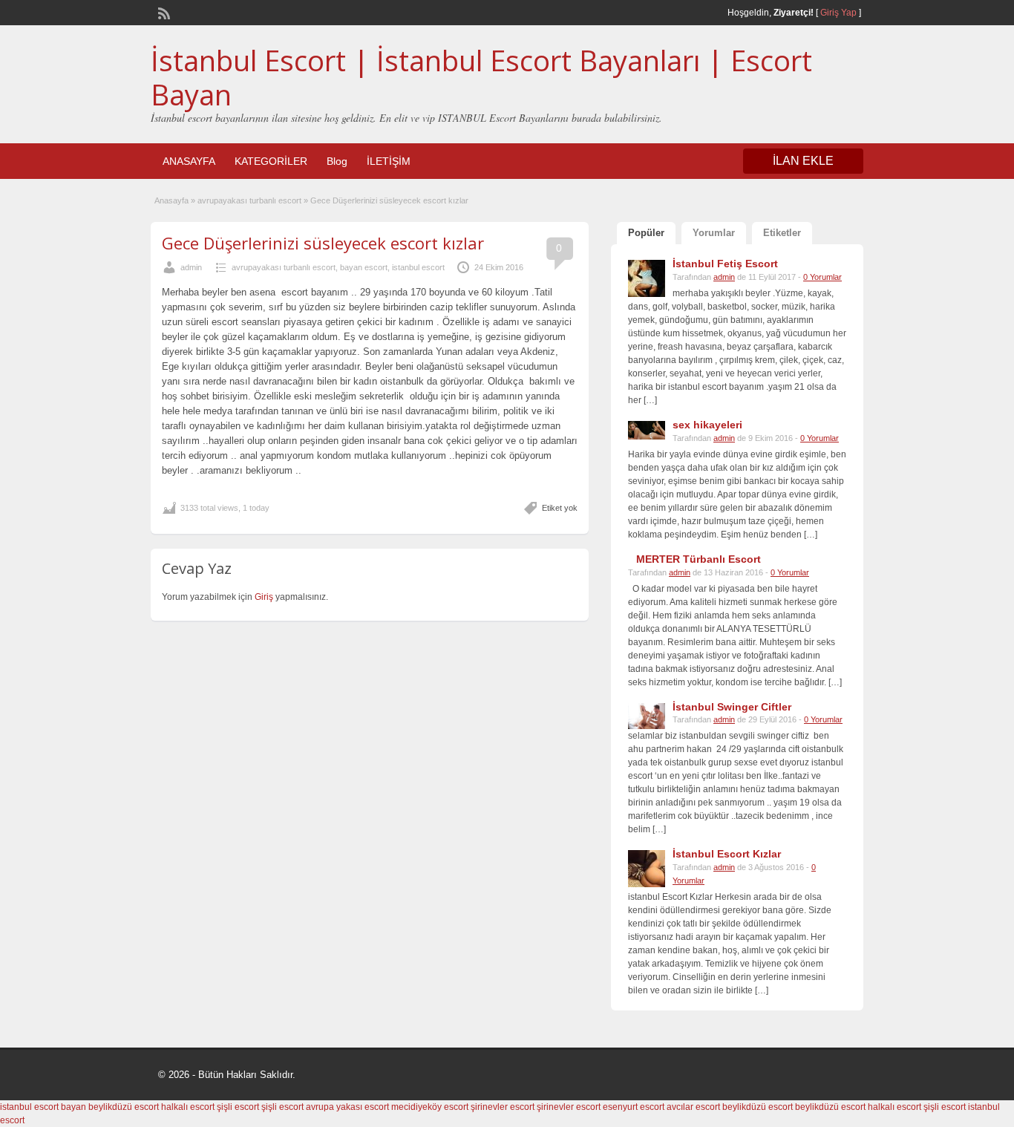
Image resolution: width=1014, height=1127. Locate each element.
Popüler (646, 232)
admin (191, 267)
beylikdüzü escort (123, 1107)
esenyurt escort (633, 1107)
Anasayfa (171, 200)
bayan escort (363, 267)
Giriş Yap (838, 12)
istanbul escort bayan (43, 1107)
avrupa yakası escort (347, 1107)
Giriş (265, 597)
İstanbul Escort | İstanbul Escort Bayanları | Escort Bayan (481, 77)
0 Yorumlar (822, 276)
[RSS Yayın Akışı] (163, 12)
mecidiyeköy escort (429, 1107)
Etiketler (782, 232)
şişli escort (238, 1107)
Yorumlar (714, 232)
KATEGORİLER (271, 161)
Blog (337, 161)
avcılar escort (693, 1107)
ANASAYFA (189, 161)
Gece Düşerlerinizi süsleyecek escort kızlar (323, 243)
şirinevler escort (502, 1107)
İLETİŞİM (388, 161)
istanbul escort (418, 267)
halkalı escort (188, 1107)
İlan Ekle (803, 160)
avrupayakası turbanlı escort (249, 200)
